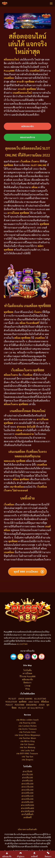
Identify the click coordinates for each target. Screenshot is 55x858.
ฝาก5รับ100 (27, 777)
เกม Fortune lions (27, 732)
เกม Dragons (27, 759)
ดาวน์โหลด (27, 673)
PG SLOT (12, 698)
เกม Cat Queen (27, 744)
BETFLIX (39, 708)
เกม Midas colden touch (27, 719)
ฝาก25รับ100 (27, 799)
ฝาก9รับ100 (27, 780)
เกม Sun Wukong (27, 747)
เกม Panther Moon (27, 738)
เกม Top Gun (27, 756)
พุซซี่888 (22, 701)
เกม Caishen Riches (28, 726)
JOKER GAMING (25, 698)
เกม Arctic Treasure (27, 729)
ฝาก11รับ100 (27, 786)
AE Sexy (31, 708)
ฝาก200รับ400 (27, 808)
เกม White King (27, 741)
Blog (27, 688)
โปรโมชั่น (28, 670)
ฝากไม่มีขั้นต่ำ (28, 814)
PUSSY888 (19, 704)
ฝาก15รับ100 (27, 790)
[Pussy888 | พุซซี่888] (4, 3)
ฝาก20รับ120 (27, 796)
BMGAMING (31, 704)
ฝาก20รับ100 (27, 793)
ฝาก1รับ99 (27, 771)
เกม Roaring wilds (27, 722)
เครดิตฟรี (27, 817)
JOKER (42, 704)
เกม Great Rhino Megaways (27, 735)
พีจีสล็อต (45, 701)
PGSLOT (9, 704)
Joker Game (33, 701)
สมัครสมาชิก (27, 679)
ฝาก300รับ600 (27, 811)
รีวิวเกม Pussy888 (27, 676)
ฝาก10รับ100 (27, 783)
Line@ (27, 685)
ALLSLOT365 (22, 644)
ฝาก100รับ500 (27, 805)
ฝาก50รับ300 (27, 802)
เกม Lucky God (27, 750)
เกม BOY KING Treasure (27, 753)
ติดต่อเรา (27, 682)
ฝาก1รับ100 (27, 774)
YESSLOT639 (11, 701)
